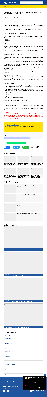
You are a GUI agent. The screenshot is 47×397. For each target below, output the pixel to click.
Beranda (5, 9)
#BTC (5, 359)
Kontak (17, 386)
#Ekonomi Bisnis (8, 335)
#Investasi (6, 348)
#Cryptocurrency (8, 341)
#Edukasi (6, 367)
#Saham (6, 354)
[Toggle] (5, 6)
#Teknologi (7, 351)
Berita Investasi (19, 138)
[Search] (42, 2)
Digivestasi (11, 394)
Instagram (17, 107)
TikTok (21, 107)
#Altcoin (6, 361)
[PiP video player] (45, 375)
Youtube (25, 107)
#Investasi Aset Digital (9, 364)
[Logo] (10, 2)
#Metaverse (7, 372)
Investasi (27, 138)
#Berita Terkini (7, 338)
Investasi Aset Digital (9, 138)
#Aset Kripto (7, 346)
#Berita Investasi (8, 343)
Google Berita (23, 100)
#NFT (5, 369)
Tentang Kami (11, 386)
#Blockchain (7, 356)
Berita (9, 9)
